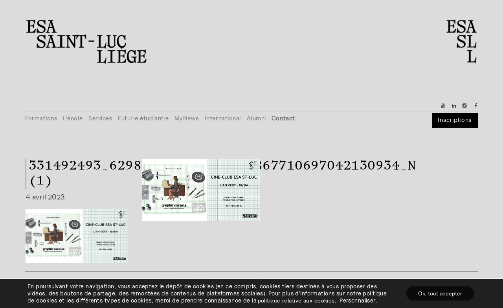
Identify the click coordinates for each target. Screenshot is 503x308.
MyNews (186, 118)
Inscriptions (455, 120)
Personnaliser (358, 300)
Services (100, 118)
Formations (41, 118)
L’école (73, 118)
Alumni (256, 118)
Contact (283, 118)
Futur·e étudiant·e (143, 118)
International (223, 118)
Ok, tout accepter (440, 293)
